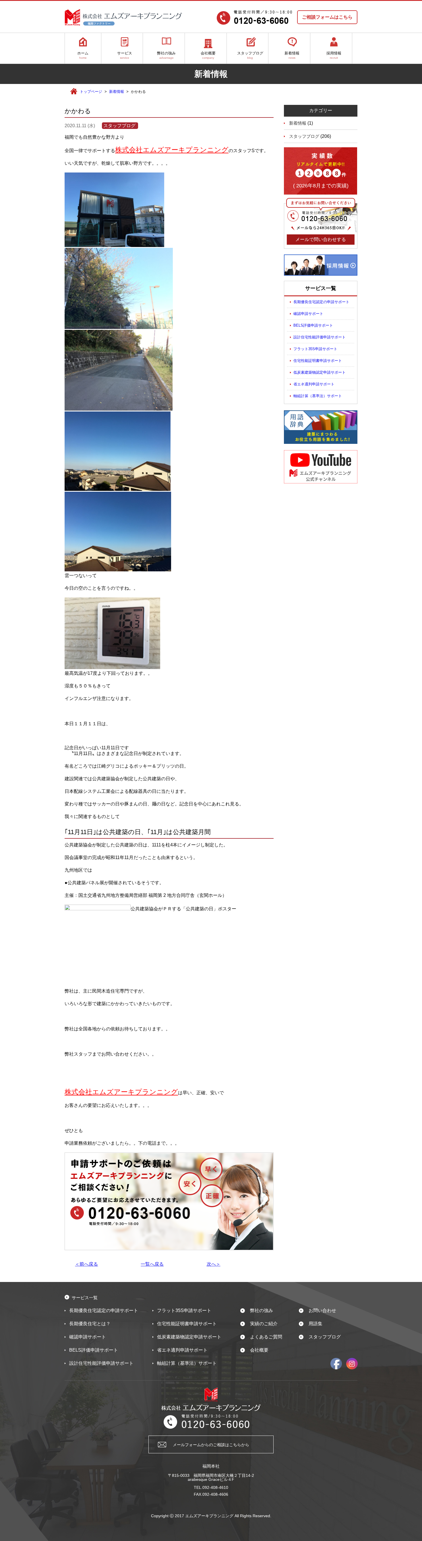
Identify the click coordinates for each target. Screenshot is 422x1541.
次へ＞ (213, 1264)
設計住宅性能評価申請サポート (319, 337)
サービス (124, 55)
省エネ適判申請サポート (313, 384)
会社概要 (208, 55)
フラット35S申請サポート (315, 349)
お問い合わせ (322, 1310)
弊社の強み (166, 55)
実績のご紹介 (264, 1323)
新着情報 (291, 55)
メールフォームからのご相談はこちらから (211, 1444)
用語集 (315, 1323)
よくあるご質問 (266, 1336)
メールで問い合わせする (320, 239)
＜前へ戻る (86, 1264)
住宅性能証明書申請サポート (317, 360)
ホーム (82, 55)
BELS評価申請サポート (313, 325)
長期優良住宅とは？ (90, 1323)
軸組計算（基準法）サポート (317, 396)
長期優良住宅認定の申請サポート (321, 302)
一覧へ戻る (152, 1264)
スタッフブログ (250, 55)
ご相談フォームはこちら (327, 17)
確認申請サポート (308, 313)
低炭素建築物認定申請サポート (319, 372)
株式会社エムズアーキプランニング (172, 150)
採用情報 (333, 55)
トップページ (91, 91)
